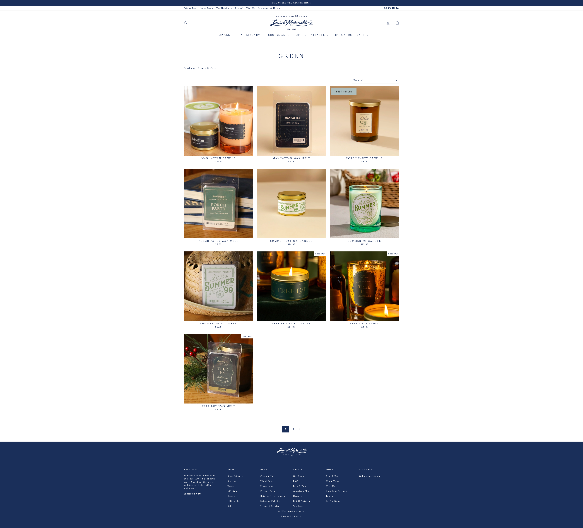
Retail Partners (301, 501)
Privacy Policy (268, 491)
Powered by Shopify (291, 516)
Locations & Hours (269, 8)
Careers (297, 496)
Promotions (266, 486)
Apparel (318, 35)
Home (298, 35)
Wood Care (266, 481)
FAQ (295, 481)
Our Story (298, 476)
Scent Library (248, 35)
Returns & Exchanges (272, 496)
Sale (361, 35)
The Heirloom (224, 8)
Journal (239, 8)
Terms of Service (270, 506)
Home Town (206, 8)
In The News (333, 501)
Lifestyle (232, 491)
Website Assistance (369, 476)
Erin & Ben (190, 8)
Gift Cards (342, 35)
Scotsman (277, 35)
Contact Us (266, 476)
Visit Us (250, 8)
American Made (302, 491)
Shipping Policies (270, 501)
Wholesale (299, 506)
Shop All (222, 35)
